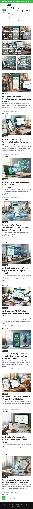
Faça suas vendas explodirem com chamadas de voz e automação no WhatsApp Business (15, 356)
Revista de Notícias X (16, 506)
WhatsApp (6, 28)
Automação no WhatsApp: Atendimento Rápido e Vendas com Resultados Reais (15, 48)
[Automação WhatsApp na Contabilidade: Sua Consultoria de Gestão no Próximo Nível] (16, 211)
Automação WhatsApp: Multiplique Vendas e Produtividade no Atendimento (8, 57)
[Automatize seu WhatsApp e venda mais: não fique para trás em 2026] (16, 466)
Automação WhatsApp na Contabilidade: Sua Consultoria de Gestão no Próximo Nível (15, 227)
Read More (5, 114)
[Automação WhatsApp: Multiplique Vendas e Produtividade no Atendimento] (16, 168)
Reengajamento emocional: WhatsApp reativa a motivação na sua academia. (15, 34)
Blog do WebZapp (10, 7)
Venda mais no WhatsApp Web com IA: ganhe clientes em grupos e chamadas (15, 270)
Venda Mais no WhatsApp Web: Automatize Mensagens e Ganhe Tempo (14, 439)
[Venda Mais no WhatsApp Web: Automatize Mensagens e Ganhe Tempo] (16, 423)
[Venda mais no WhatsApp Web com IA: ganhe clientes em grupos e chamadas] (16, 254)
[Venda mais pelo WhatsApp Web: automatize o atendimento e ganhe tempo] (16, 296)
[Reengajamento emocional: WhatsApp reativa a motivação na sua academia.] (16, 82)
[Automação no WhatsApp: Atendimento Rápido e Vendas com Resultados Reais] (16, 125)
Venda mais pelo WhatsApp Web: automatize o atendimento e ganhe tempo (15, 313)
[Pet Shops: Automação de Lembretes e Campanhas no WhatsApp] (16, 382)
